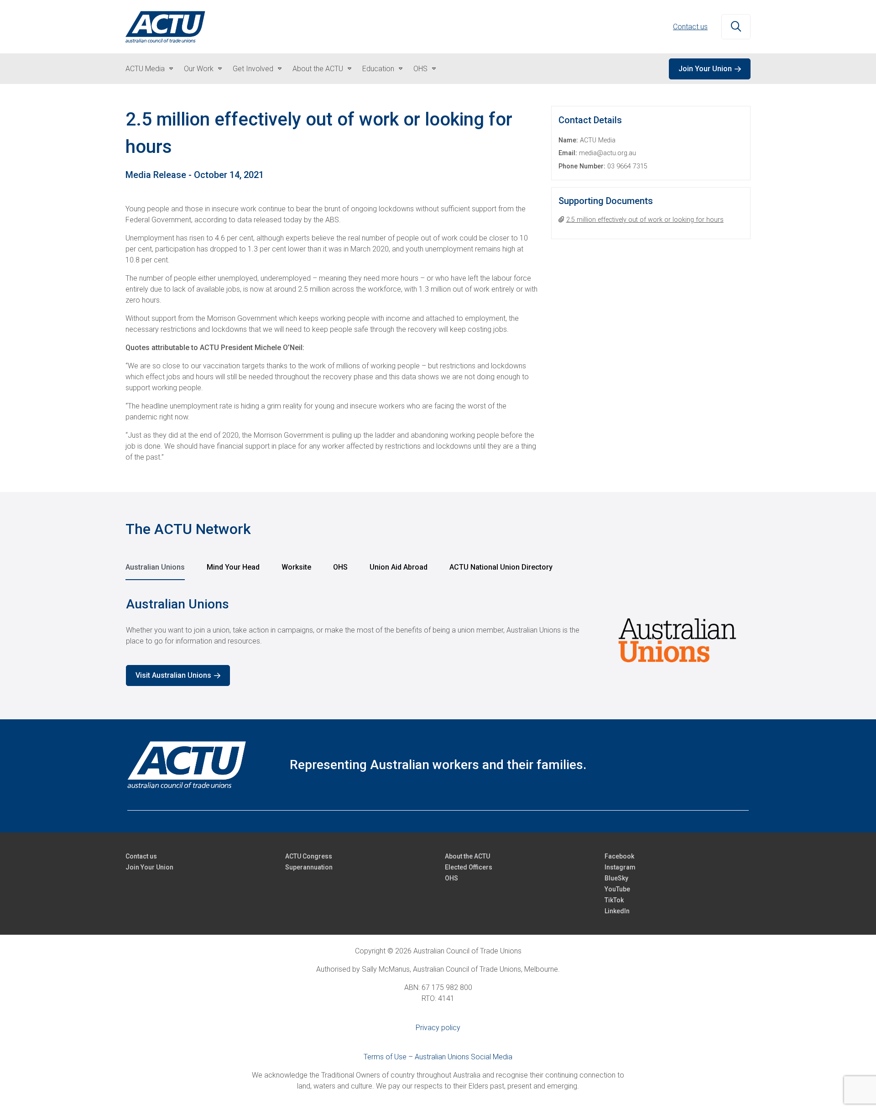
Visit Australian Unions (173, 675)
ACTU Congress (308, 856)
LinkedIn (617, 911)
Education (378, 68)
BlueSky (616, 878)
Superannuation (309, 867)
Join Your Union (705, 68)
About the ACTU (317, 68)
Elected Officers (468, 867)
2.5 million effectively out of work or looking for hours (645, 220)
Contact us (690, 26)
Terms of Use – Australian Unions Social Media (438, 1056)
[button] (736, 27)
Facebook (619, 856)
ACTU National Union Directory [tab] (501, 567)
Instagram (620, 867)
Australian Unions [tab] (155, 567)
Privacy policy (438, 1027)
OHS (420, 68)
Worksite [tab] (296, 567)
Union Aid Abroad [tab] (399, 567)
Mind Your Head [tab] (233, 567)
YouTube (617, 889)
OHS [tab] (340, 567)
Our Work (199, 68)
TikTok (614, 900)
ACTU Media (145, 68)
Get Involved (253, 68)
